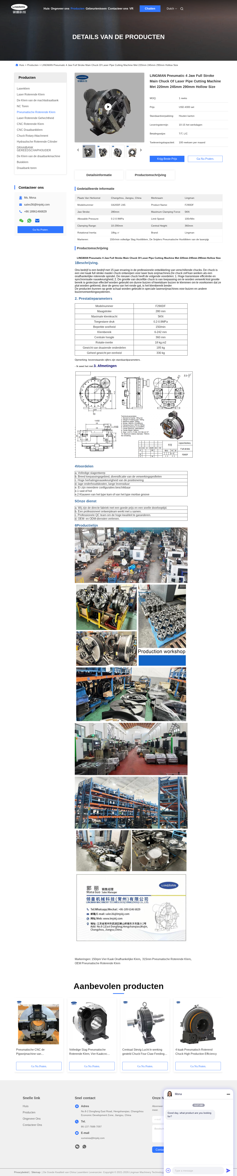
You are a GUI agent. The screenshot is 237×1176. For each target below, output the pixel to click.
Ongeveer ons (60, 8)
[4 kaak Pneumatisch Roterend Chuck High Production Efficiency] (198, 1023)
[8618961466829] (84, 1147)
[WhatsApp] (29, 220)
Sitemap (35, 1172)
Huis (47, 8)
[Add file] (168, 1170)
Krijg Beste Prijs (167, 158)
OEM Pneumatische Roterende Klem (97, 963)
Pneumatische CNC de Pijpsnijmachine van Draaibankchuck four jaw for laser (36, 1052)
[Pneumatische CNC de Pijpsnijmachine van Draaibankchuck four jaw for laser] (39, 1023)
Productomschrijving (150, 175)
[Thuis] (19, 8)
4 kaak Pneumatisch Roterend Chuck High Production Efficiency (196, 1051)
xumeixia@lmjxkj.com (93, 1138)
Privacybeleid (21, 1172)
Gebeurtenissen (96, 8)
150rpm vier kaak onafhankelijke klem (116, 959)
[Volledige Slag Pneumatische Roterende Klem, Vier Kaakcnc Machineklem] (92, 1023)
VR (131, 8)
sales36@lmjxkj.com (37, 204)
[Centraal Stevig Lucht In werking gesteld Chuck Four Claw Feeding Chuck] (145, 1023)
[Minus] (228, 1094)
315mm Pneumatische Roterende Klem (166, 959)
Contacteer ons (118, 8)
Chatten (150, 8)
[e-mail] (37, 220)
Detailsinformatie (99, 175)
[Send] (228, 1170)
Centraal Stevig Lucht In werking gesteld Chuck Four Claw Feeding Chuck (143, 1052)
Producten (77, 8)
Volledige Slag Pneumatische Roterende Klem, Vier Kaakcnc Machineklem (88, 1052)
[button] (20, 1031)
